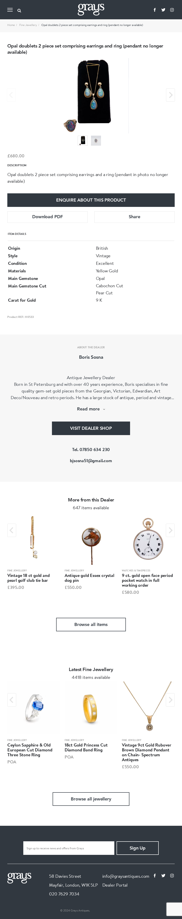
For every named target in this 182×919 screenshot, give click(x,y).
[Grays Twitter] (163, 9)
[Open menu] (10, 10)
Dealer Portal (115, 885)
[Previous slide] (11, 95)
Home (11, 25)
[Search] (19, 10)
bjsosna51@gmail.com (91, 460)
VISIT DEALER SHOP (91, 428)
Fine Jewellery (28, 25)
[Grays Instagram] (172, 9)
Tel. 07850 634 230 (91, 449)
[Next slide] (170, 95)
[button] (83, 141)
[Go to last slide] (11, 530)
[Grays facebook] (154, 9)
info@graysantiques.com (126, 876)
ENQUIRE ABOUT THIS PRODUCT (91, 200)
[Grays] (19, 878)
